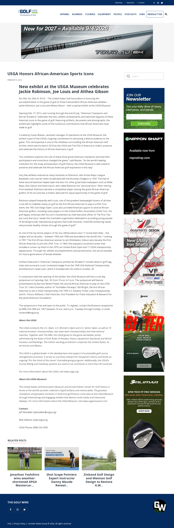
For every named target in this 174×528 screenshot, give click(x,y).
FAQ (9, 523)
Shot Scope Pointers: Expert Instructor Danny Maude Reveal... (61, 479)
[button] (166, 14)
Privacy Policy (19, 523)
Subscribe (130, 3)
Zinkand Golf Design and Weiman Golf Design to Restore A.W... (99, 479)
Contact (141, 3)
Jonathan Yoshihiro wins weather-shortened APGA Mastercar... (24, 479)
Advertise (118, 3)
